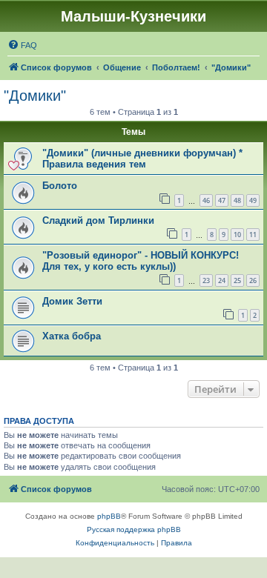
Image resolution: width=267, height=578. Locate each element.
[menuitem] (22, 45)
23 (206, 280)
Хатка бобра (71, 336)
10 (237, 234)
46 (206, 200)
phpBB (109, 516)
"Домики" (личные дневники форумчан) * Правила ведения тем (142, 158)
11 (253, 234)
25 (237, 280)
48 (237, 200)
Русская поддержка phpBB (134, 529)
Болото (59, 185)
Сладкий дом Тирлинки (98, 220)
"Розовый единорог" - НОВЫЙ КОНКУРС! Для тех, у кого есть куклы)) (140, 261)
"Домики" (35, 95)
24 (221, 280)
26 (253, 280)
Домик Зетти (72, 301)
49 (253, 200)
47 (221, 200)
